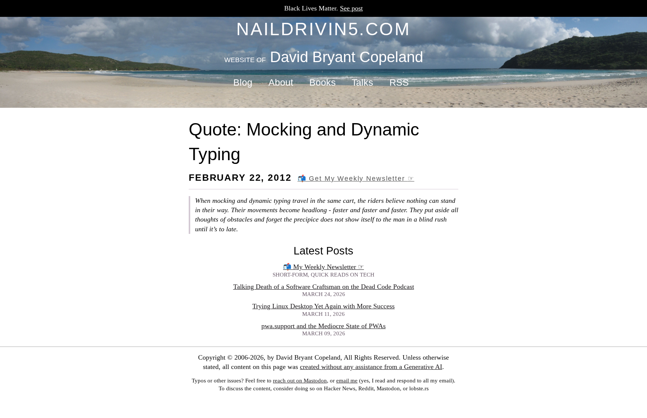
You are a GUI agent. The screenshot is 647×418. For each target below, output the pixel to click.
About (280, 82)
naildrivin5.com (323, 29)
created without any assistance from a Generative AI (371, 366)
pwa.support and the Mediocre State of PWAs (323, 326)
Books (322, 82)
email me (347, 380)
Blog (242, 82)
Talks (362, 82)
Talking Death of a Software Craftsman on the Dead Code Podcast (323, 286)
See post (351, 8)
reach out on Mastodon (300, 380)
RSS (399, 82)
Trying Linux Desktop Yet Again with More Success (323, 306)
